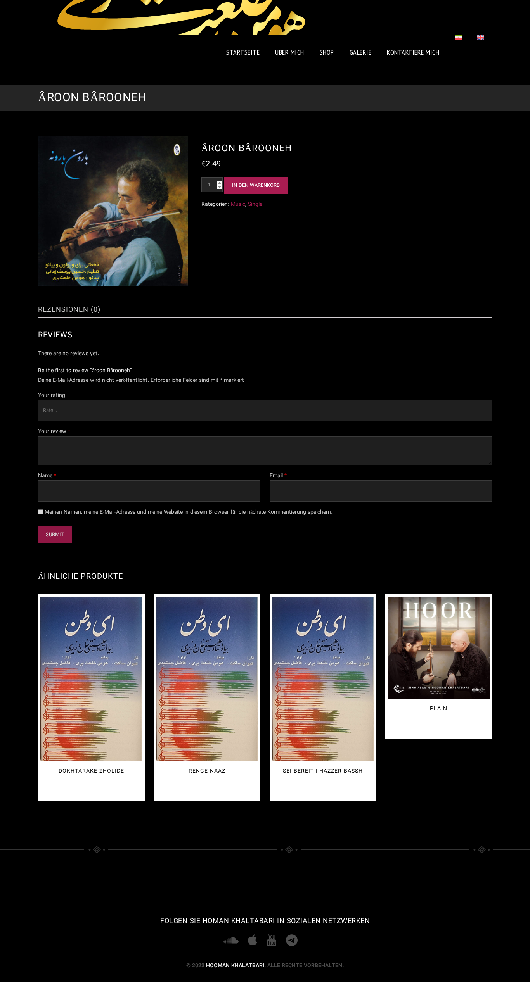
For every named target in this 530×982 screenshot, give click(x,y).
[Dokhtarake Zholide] (91, 679)
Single (255, 204)
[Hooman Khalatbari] (181, 17)
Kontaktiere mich (413, 52)
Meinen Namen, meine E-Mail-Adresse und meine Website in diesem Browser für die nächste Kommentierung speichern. (189, 512)
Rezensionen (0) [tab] (69, 309)
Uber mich (289, 52)
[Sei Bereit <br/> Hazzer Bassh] (323, 679)
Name (47, 475)
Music (238, 204)
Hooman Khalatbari (235, 965)
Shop (327, 52)
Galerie (361, 52)
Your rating (51, 395)
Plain (438, 708)
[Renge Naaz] (207, 679)
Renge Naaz (207, 771)
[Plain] (439, 648)
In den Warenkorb (256, 185)
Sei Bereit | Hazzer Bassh (323, 771)
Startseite (243, 52)
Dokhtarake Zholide (91, 771)
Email (278, 475)
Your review (54, 431)
